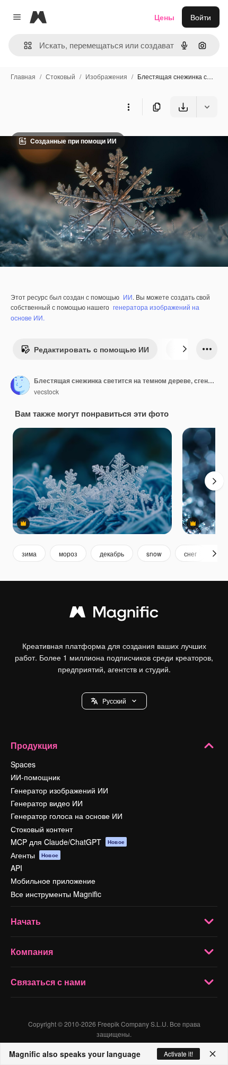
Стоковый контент (42, 829)
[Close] (212, 1053)
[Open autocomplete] (23, 45)
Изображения (106, 76)
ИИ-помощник (35, 777)
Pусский (114, 700)
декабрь (112, 553)
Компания (32, 951)
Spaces (23, 764)
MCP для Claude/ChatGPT (68, 841)
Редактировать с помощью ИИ (91, 349)
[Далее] (184, 349)
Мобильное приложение (53, 880)
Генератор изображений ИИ (59, 790)
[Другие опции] (128, 106)
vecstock (46, 391)
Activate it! (178, 1053)
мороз (68, 553)
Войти (200, 17)
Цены (164, 17)
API (16, 868)
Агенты (34, 855)
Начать (26, 921)
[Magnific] (114, 614)
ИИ (128, 296)
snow (154, 553)
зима (29, 553)
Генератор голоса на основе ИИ (66, 815)
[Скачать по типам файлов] (206, 106)
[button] (114, 700)
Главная (23, 76)
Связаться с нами (48, 982)
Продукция (34, 745)
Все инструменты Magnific (56, 894)
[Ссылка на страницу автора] (20, 386)
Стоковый (60, 76)
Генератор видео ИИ (47, 803)
